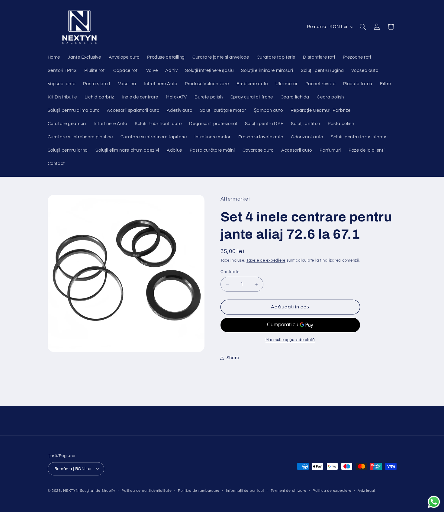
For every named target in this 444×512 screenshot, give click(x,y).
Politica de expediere (332, 490)
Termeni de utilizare (289, 490)
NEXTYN (71, 490)
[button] (363, 27)
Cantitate (230, 272)
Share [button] (233, 358)
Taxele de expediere (265, 260)
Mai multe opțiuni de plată (290, 340)
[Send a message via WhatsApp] (434, 502)
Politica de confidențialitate (146, 490)
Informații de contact (245, 490)
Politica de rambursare (199, 490)
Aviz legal (366, 490)
